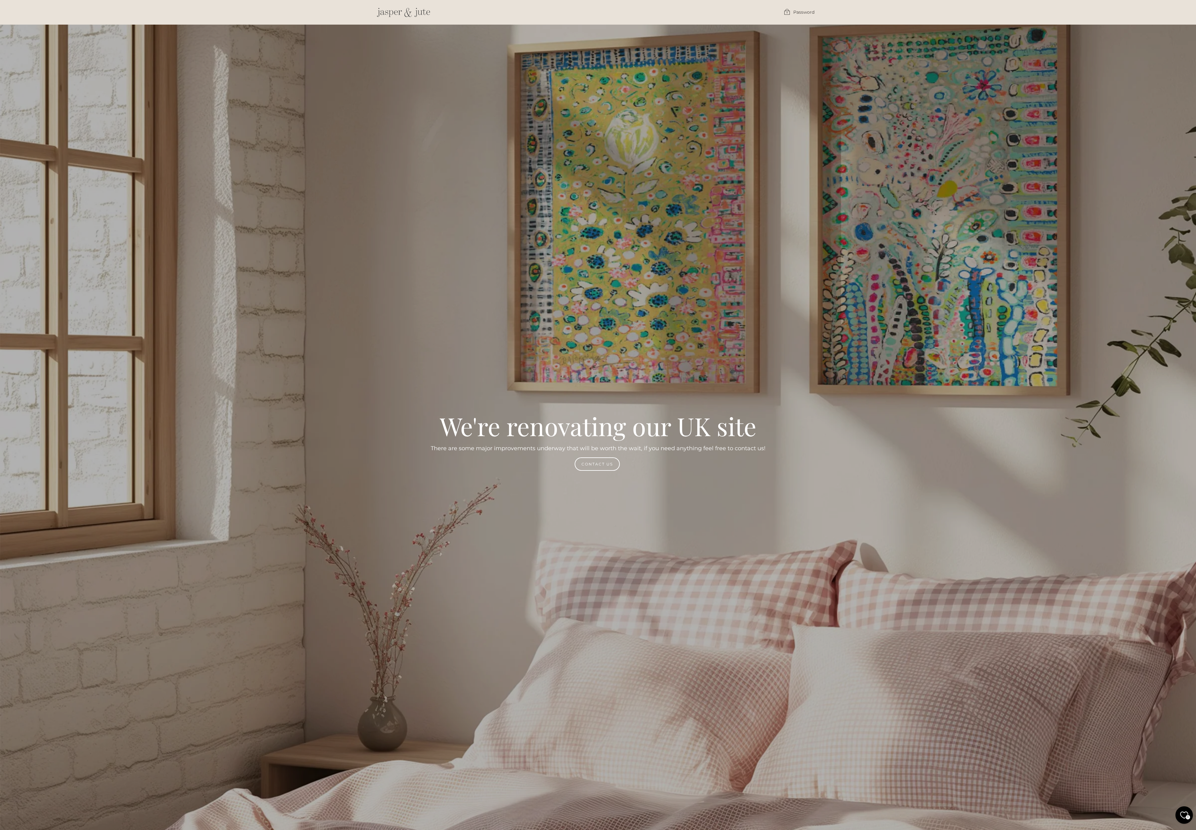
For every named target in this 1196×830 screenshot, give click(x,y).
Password (803, 12)
